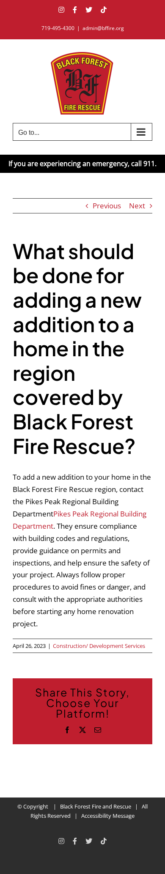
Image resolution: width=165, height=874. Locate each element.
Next (137, 205)
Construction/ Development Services (99, 646)
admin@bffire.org (103, 28)
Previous (107, 205)
